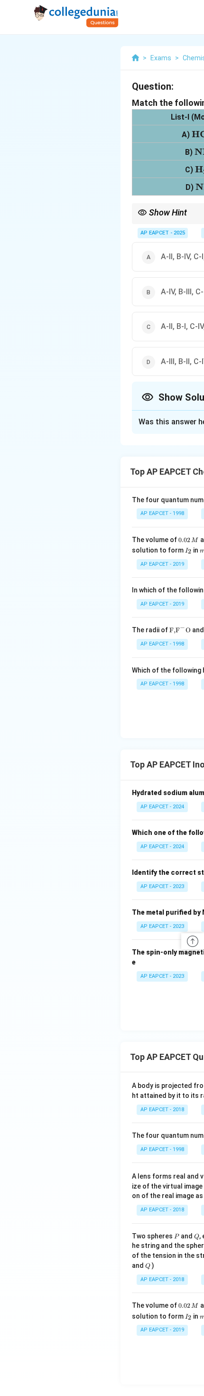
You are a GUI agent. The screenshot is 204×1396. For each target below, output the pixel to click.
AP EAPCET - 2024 (162, 807)
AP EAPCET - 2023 (162, 886)
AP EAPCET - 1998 (162, 513)
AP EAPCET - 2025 (162, 233)
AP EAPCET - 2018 (162, 1109)
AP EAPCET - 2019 (162, 564)
